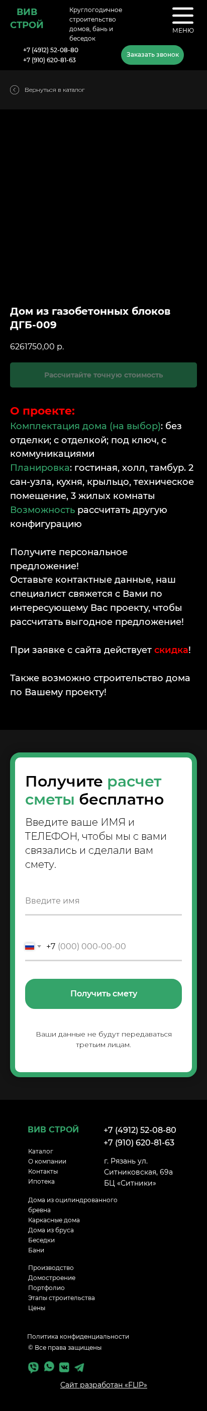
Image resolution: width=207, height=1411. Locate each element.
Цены (36, 1308)
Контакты (43, 1171)
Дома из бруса (51, 1230)
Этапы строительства (61, 1298)
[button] (152, 55)
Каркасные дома (54, 1220)
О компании (47, 1161)
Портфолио (46, 1288)
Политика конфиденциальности (78, 1336)
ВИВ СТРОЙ (53, 1129)
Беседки (41, 1240)
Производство (51, 1267)
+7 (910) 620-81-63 (49, 60)
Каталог (40, 1151)
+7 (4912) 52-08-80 (50, 50)
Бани (36, 1250)
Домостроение (51, 1277)
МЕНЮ (183, 30)
